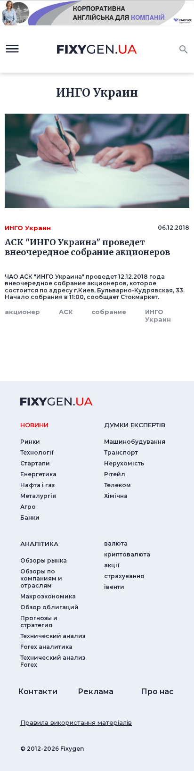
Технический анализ (52, 635)
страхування (124, 576)
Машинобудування (134, 441)
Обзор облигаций (49, 607)
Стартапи (35, 463)
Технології (37, 452)
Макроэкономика (48, 596)
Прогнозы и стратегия (38, 621)
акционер (22, 311)
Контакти (37, 691)
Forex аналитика (46, 646)
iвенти (114, 586)
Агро (28, 506)
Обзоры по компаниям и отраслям (41, 578)
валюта (116, 543)
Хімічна (116, 495)
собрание (108, 311)
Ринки (30, 441)
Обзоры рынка (43, 560)
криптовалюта (127, 554)
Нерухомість (124, 463)
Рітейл (114, 474)
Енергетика (38, 474)
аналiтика (39, 543)
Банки (30, 517)
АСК (66, 311)
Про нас (157, 691)
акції (112, 565)
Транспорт (121, 452)
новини (34, 425)
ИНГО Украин (158, 315)
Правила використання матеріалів (76, 722)
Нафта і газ (37, 485)
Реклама (95, 691)
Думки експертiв (134, 425)
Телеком (117, 485)
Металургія (38, 495)
